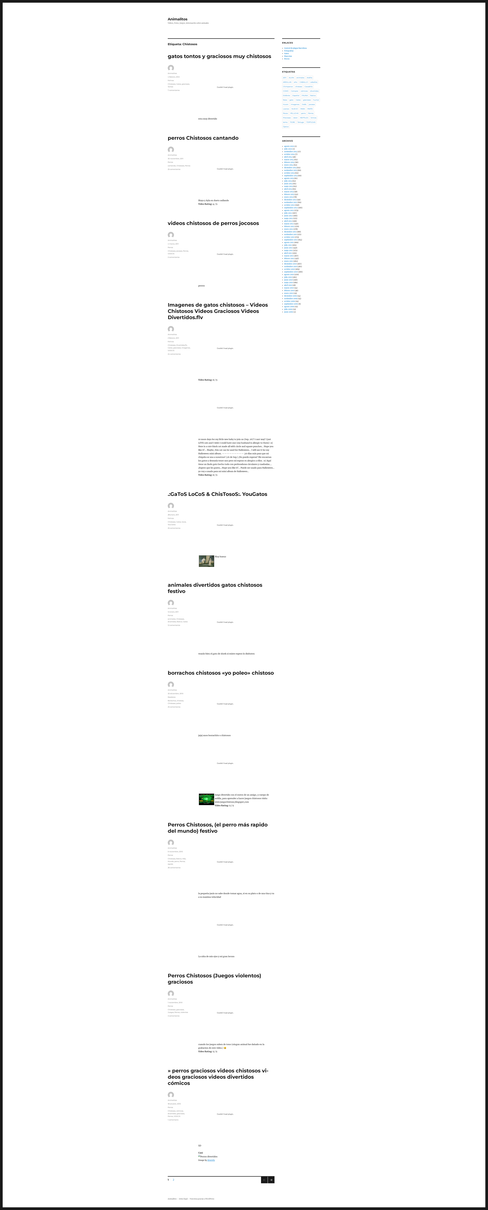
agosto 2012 (289, 210)
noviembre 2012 (290, 202)
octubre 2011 (289, 237)
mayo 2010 (288, 282)
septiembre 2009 (291, 304)
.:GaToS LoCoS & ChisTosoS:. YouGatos (217, 494)
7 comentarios (174, 90)
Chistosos (172, 84)
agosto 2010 (289, 274)
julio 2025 (288, 149)
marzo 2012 (289, 224)
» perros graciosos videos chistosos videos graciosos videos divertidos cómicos (218, 1076)
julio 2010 (288, 277)
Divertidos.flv (181, 345)
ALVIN (291, 78)
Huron (285, 104)
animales (172, 619)
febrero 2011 (289, 258)
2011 (284, 78)
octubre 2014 (289, 154)
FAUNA (305, 95)
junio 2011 (288, 248)
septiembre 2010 (291, 272)
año (295, 82)
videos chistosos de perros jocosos (213, 223)
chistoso (180, 701)
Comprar (294, 91)
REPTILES (304, 118)
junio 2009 (288, 312)
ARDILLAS (287, 82)
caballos (313, 82)
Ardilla (309, 78)
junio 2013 (288, 184)
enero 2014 (288, 165)
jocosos (179, 251)
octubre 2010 (289, 269)
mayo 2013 (288, 186)
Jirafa (304, 104)
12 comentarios (174, 625)
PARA (302, 109)
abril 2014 (288, 157)
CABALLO (304, 82)
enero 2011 (288, 261)
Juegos (171, 1012)
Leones (286, 109)
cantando (172, 166)
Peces (285, 113)
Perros (170, 162)
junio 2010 (288, 280)
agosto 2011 (289, 242)
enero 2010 (288, 293)
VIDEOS (171, 254)
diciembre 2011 (290, 232)
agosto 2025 (289, 146)
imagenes (186, 348)
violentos (184, 1012)
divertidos (172, 622)
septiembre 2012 (291, 208)
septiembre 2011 (290, 240)
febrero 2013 (289, 194)
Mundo (171, 861)
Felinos (171, 80)
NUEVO (295, 109)
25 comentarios (174, 169)
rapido (170, 864)
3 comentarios (173, 1016)
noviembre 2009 (291, 299)
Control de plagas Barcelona (295, 48)
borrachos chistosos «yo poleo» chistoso (221, 673)
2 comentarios (173, 257)
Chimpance (288, 87)
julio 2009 (288, 309)
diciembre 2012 (290, 200)
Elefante (286, 95)
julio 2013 (288, 181)
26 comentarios (174, 868)
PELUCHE (294, 113)
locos (184, 522)
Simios (313, 118)
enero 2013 (288, 197)
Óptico (286, 127)
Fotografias (289, 51)
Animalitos (177, 19)
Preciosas (287, 118)
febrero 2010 (289, 290)
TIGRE (292, 122)
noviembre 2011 (290, 234)
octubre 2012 (289, 205)
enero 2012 (288, 229)
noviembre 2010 (290, 266)
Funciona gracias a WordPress (202, 1199)
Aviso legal (183, 1199)
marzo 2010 (289, 288)
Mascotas (288, 56)
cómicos (179, 1111)
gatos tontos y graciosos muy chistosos (219, 56)
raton (295, 118)
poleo (178, 703)
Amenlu (211, 1160)
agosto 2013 (289, 178)
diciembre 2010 (290, 264)
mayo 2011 (288, 250)
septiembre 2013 (290, 176)
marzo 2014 (289, 160)
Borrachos (172, 701)
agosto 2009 (289, 307)
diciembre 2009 (290, 296)
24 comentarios (174, 354)
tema (285, 122)
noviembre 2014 (290, 152)
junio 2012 (288, 216)
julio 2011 (288, 245)
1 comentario (173, 1120)
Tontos (170, 87)
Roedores (172, 697)
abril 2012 (288, 221)
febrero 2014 (289, 162)
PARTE (310, 109)
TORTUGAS (310, 122)
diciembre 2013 (290, 168)
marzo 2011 (288, 256)
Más (184, 859)
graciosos (185, 84)
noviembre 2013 (290, 170)
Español (296, 95)
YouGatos (172, 524)
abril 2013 (288, 189)
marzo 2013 (288, 192)
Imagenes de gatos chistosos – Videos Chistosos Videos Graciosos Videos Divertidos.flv (218, 311)
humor (316, 100)
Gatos (178, 84)
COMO (285, 91)
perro (176, 861)
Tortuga (301, 122)
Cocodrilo (308, 87)
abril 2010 (288, 285)
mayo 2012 (288, 218)
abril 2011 (288, 253)
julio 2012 (288, 213)
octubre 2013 (289, 173)
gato (291, 100)
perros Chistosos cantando (203, 138)
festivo (179, 622)
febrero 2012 (289, 226)
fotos (285, 100)
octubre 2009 (289, 301)
